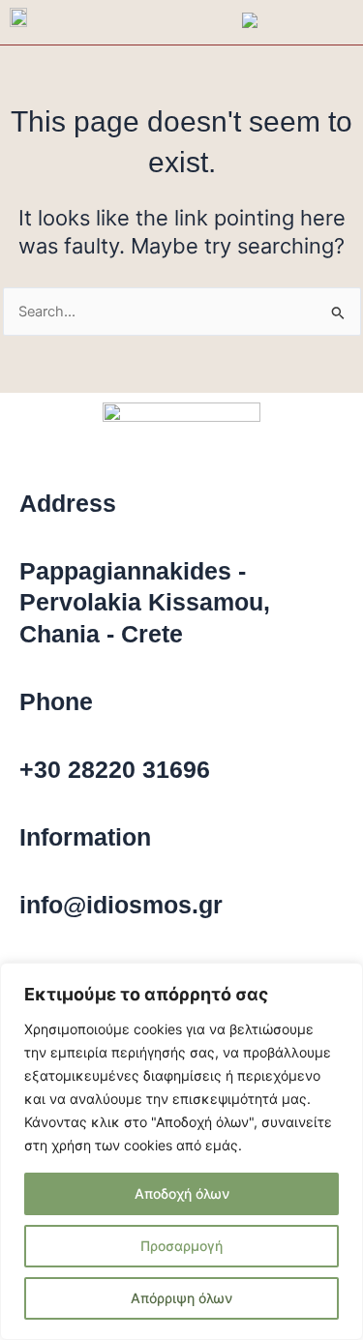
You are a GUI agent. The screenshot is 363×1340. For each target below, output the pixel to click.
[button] (348, 22)
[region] (181, 1151)
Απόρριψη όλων (181, 1298)
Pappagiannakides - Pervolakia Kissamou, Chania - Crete (144, 602)
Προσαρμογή (181, 1245)
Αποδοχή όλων (182, 1193)
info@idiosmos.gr (121, 904)
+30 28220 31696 (114, 769)
